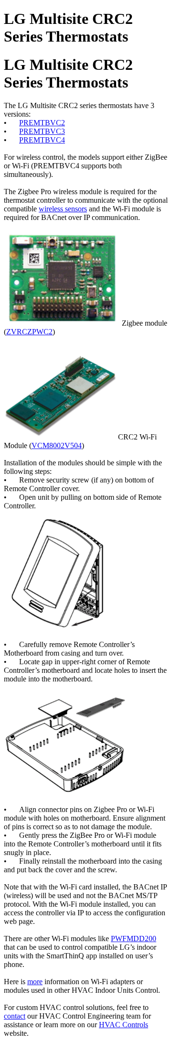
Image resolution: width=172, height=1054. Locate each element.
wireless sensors (63, 209)
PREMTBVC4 (42, 140)
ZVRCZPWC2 (29, 332)
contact (14, 1016)
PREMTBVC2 (42, 123)
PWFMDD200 (133, 938)
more (35, 981)
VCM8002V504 (57, 445)
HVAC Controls (123, 1025)
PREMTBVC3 (42, 131)
